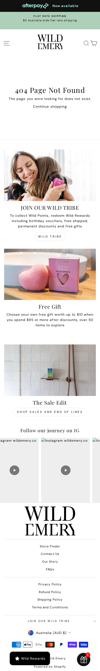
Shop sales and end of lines (50, 412)
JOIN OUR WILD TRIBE (49, 621)
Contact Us (50, 554)
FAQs (50, 569)
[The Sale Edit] (50, 370)
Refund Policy (50, 592)
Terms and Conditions (50, 607)
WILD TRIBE (50, 237)
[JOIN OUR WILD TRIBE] (50, 175)
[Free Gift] (50, 274)
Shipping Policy (50, 599)
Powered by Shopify (50, 667)
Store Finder (50, 546)
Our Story (50, 561)
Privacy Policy (50, 584)
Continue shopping (50, 106)
